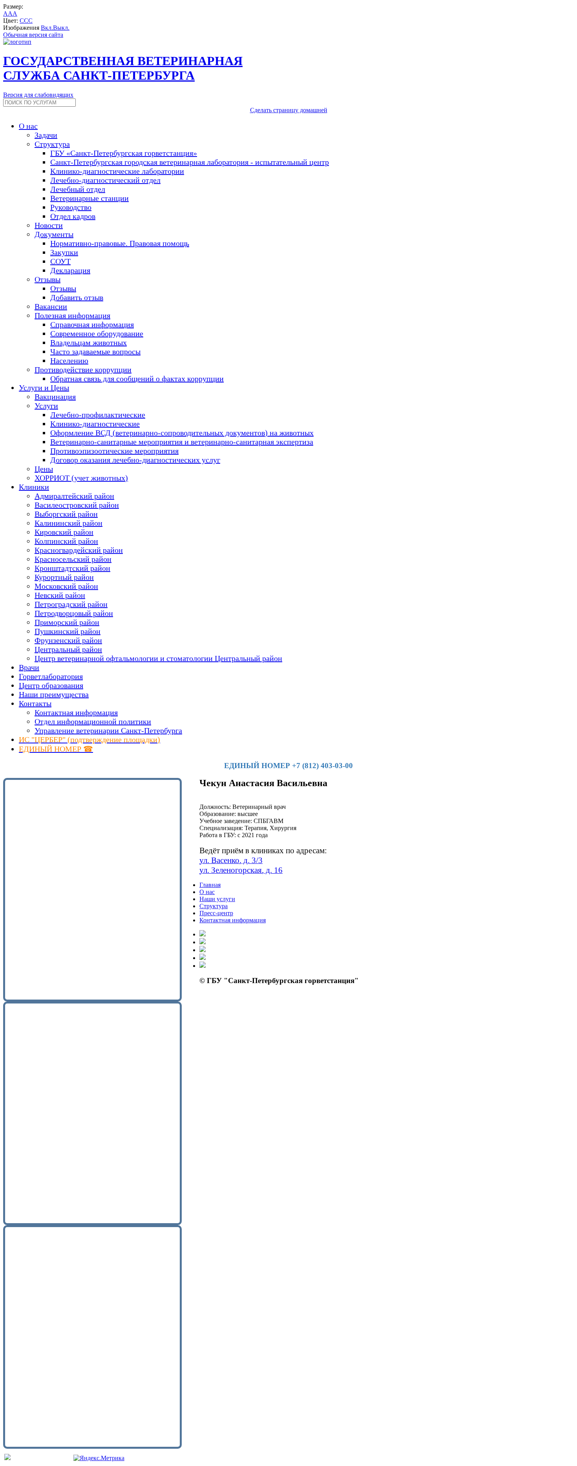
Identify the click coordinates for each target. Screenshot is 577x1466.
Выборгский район (66, 514)
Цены (44, 468)
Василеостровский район (77, 505)
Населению (69, 360)
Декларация (70, 270)
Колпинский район (66, 541)
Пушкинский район (67, 631)
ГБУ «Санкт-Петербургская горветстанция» (123, 153)
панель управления (225, 1003)
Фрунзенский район (68, 640)
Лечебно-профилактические (97, 414)
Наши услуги (217, 899)
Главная (210, 884)
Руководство (70, 207)
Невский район (60, 595)
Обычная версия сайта (33, 34)
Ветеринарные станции (89, 198)
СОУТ (60, 261)
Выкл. (61, 27)
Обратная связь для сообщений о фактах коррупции (137, 378)
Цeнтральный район (68, 649)
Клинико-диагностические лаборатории (117, 171)
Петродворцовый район (74, 613)
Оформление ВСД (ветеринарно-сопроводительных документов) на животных (182, 432)
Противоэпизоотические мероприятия (114, 450)
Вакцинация (55, 396)
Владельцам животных (88, 342)
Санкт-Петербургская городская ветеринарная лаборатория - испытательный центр (189, 162)
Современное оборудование (96, 333)
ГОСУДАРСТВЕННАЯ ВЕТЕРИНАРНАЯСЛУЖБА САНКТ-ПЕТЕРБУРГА (123, 68)
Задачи (46, 135)
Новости (49, 225)
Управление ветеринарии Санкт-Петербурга (108, 730)
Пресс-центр (216, 913)
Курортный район (64, 577)
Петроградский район (71, 604)
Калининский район (68, 523)
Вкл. (47, 27)
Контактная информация (76, 712)
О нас (207, 892)
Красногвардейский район (79, 550)
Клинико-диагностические (95, 423)
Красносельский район (73, 559)
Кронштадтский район (72, 568)
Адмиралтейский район (74, 496)
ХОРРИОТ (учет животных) (81, 477)
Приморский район (67, 622)
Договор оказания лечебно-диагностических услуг (135, 459)
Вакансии (51, 306)
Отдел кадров (72, 216)
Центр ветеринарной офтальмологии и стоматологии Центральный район (158, 658)
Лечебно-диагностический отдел (105, 180)
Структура (213, 906)
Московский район (66, 586)
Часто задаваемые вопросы (95, 351)
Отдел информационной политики (93, 721)
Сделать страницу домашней (288, 110)
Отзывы (63, 288)
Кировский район (64, 532)
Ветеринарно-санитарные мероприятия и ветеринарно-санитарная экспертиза (181, 441)
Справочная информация (92, 324)
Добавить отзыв (76, 297)
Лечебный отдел (77, 189)
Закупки (64, 252)
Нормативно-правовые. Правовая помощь (119, 243)
